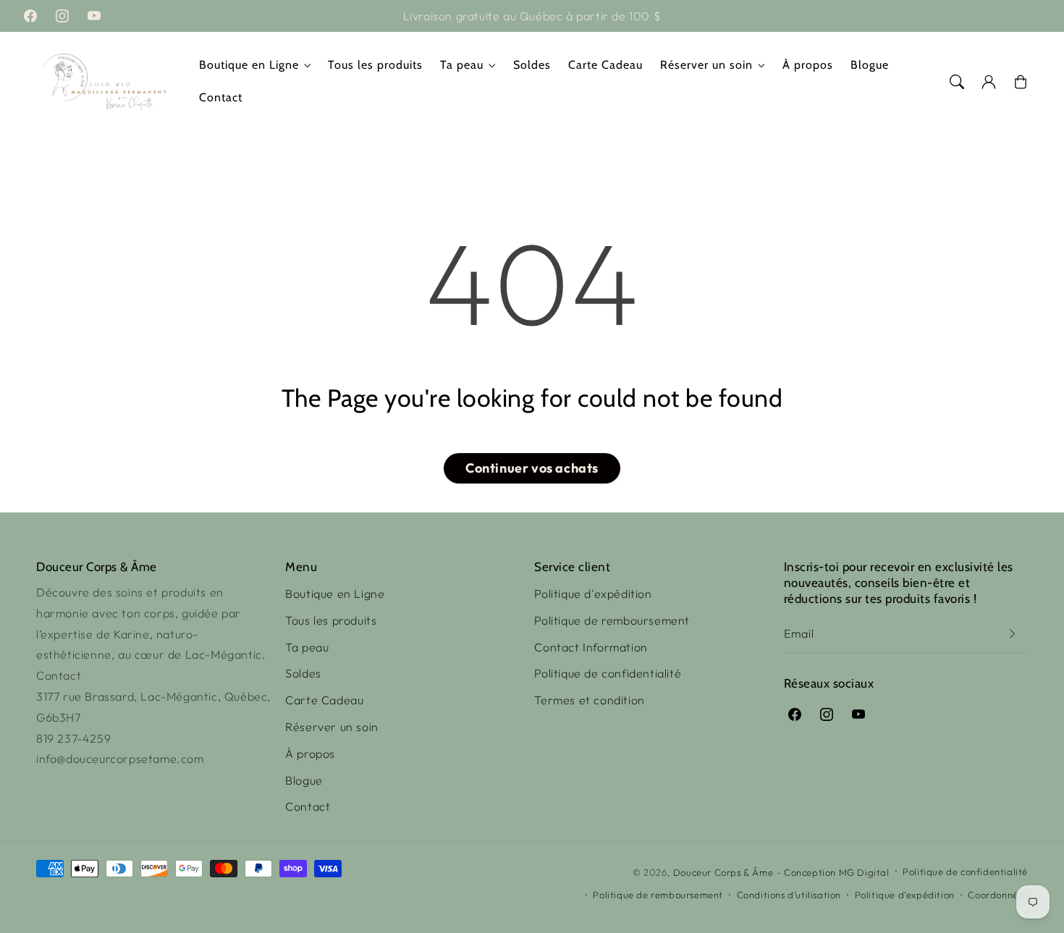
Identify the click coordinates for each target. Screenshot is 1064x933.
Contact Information (590, 647)
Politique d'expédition (592, 593)
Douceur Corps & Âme (723, 872)
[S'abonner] (1012, 634)
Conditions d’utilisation (789, 894)
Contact (307, 806)
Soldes (303, 673)
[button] (957, 82)
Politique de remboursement (612, 620)
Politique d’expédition (905, 894)
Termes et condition (589, 700)
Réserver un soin (706, 65)
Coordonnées (998, 894)
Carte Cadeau (324, 700)
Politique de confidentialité (607, 673)
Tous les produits (330, 620)
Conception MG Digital (837, 872)
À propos (310, 753)
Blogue (304, 780)
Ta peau (462, 65)
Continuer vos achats (532, 468)
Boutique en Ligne (249, 65)
